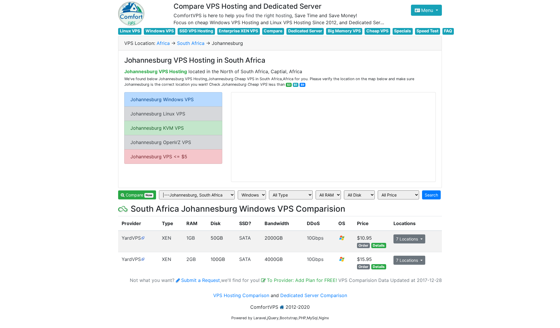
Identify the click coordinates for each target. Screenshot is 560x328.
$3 (288, 84)
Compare (273, 30)
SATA (245, 238)
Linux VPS (130, 30)
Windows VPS (160, 30)
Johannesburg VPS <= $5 (158, 156)
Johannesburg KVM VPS (157, 128)
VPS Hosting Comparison (241, 295)
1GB (190, 238)
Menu (428, 10)
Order (363, 245)
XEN (166, 238)
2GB (191, 259)
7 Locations (407, 238)
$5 (295, 84)
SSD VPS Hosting (196, 30)
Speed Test (427, 30)
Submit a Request (200, 280)
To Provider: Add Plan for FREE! (302, 280)
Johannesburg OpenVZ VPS (160, 142)
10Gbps (315, 238)
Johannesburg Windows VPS (162, 99)
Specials (402, 30)
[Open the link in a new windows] (143, 238)
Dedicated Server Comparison (313, 295)
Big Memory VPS (344, 30)
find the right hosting (269, 15)
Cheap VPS (377, 30)
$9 (302, 84)
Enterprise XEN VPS (238, 30)
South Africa (190, 43)
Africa (163, 43)
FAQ (448, 30)
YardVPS (131, 238)
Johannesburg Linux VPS (157, 114)
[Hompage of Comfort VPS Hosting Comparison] (131, 13)
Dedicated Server (305, 30)
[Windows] (341, 240)
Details (379, 245)
